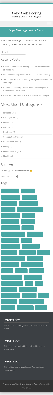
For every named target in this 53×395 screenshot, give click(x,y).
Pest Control (8, 122)
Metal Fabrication (35, 258)
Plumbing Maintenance (12, 277)
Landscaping (8, 113)
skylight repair (8, 308)
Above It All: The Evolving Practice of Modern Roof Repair (26, 95)
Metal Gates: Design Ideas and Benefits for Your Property (26, 74)
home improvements (11, 246)
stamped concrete (25, 308)
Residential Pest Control (12, 283)
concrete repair (8, 209)
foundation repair (35, 234)
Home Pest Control (30, 246)
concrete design (29, 197)
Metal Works (8, 127)
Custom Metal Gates (11, 215)
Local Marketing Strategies (13, 258)
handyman (26, 240)
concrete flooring (9, 203)
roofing (39, 283)
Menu (26, 24)
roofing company (9, 289)
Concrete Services (10, 141)
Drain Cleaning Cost (11, 228)
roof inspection (29, 295)
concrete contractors (11, 197)
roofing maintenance (11, 295)
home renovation (9, 252)
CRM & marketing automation (30, 209)
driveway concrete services (13, 234)
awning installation (10, 191)
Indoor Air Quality (27, 252)
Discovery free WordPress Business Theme (21, 384)
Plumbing (7, 156)
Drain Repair (28, 228)
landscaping (43, 252)
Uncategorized (9, 117)
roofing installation (27, 289)
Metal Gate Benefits (10, 265)
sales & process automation (31, 301)
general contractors (10, 240)
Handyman (7, 132)
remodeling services (33, 277)
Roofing (6, 146)
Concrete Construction (12, 137)
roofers (29, 283)
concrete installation (28, 203)
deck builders (28, 215)
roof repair (43, 295)
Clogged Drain (28, 191)
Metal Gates (7, 271)
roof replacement (9, 301)
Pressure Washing (10, 151)
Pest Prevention (36, 271)
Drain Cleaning (28, 222)
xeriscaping (41, 308)
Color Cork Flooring (26, 13)
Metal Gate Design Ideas (32, 265)
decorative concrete (10, 222)
